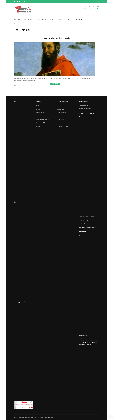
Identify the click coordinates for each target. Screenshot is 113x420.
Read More (55, 83)
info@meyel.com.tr (83, 223)
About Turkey (60, 105)
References (38, 126)
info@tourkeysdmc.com (84, 338)
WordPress (50, 417)
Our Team (38, 109)
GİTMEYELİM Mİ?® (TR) (81, 19)
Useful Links (39, 116)
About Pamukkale (61, 122)
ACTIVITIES (59, 19)
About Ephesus (61, 116)
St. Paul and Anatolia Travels (55, 38)
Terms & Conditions (40, 112)
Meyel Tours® (22, 417)
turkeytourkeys (18, 85)
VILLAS (51, 19)
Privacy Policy (96, 416)
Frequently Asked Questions (42, 119)
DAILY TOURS (17, 19)
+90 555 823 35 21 (83, 220)
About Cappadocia (61, 112)
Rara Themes (40, 417)
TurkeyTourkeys (51, 35)
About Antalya (60, 109)
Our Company (39, 105)
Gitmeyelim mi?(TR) (40, 122)
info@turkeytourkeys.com (85, 108)
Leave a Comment (28, 85)
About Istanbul (60, 119)
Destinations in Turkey (62, 126)
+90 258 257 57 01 (83, 105)
